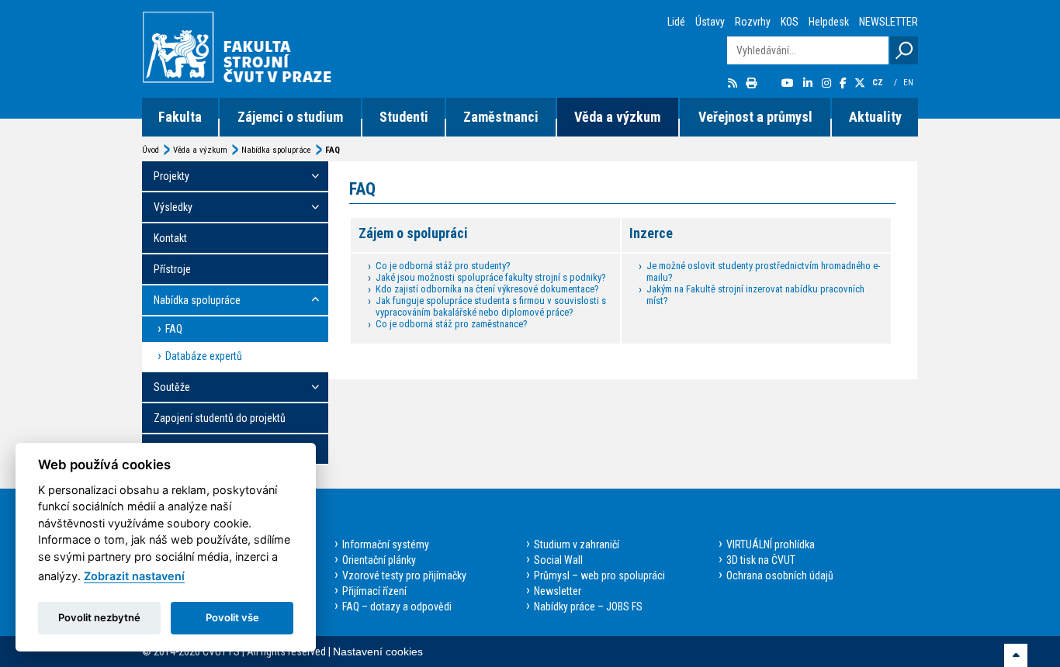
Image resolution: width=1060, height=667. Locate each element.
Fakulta (180, 117)
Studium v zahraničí (576, 544)
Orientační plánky (379, 560)
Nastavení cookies (378, 651)
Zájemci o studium (290, 117)
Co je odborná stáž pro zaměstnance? (452, 324)
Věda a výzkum (617, 117)
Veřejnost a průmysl (755, 117)
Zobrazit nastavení (134, 575)
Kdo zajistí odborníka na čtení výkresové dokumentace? (487, 289)
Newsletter (557, 591)
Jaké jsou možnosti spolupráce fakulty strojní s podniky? (491, 277)
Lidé (676, 22)
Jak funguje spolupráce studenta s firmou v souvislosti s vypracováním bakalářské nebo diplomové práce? (491, 306)
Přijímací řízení (374, 591)
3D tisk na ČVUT (760, 560)
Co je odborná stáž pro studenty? (443, 265)
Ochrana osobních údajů (779, 575)
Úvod (150, 150)
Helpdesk (829, 22)
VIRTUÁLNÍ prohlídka (770, 544)
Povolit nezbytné (99, 617)
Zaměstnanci (501, 117)
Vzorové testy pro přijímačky (404, 575)
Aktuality (875, 117)
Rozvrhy (753, 22)
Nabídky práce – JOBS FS (588, 606)
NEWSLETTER (888, 22)
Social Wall (558, 560)
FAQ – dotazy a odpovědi (397, 606)
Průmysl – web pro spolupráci (599, 575)
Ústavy (710, 22)
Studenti (403, 117)
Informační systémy (385, 544)
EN (909, 83)
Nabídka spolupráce (276, 150)
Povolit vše (232, 617)
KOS (789, 22)
